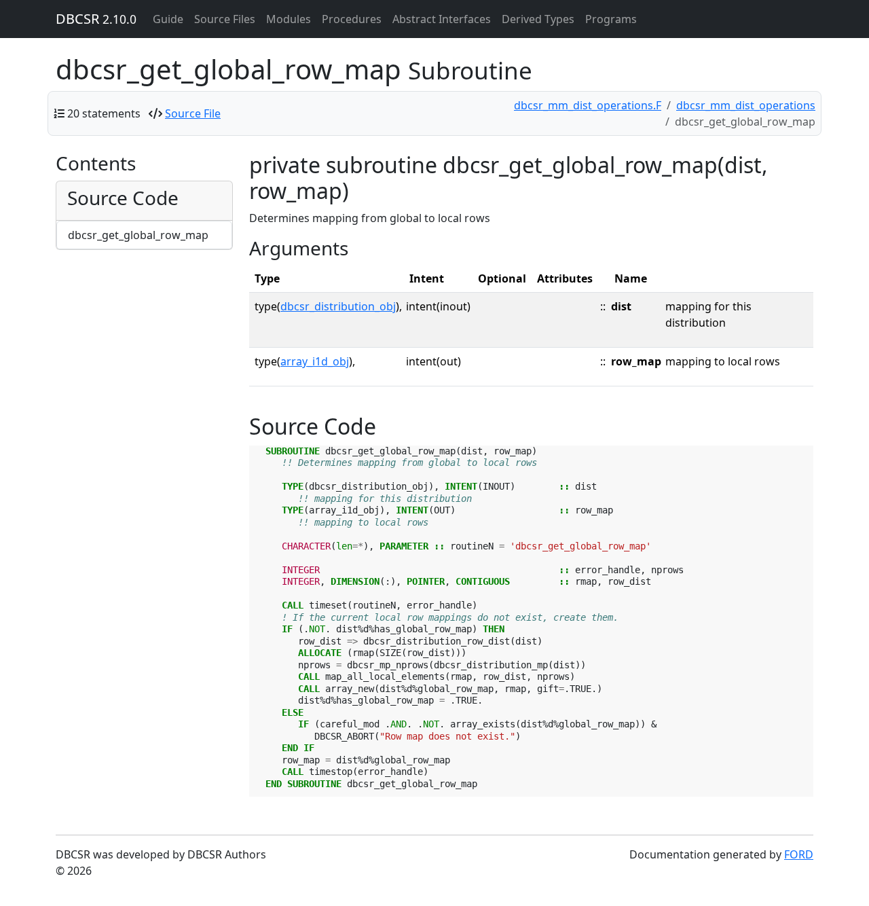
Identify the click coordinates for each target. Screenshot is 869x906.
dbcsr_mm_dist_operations (745, 105)
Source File (193, 113)
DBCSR (96, 19)
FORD (798, 854)
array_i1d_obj (314, 361)
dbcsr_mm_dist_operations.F (587, 105)
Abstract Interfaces (441, 19)
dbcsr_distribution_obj (338, 306)
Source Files (224, 19)
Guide (168, 19)
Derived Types (538, 19)
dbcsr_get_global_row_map (138, 235)
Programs (611, 19)
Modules (288, 19)
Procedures (352, 19)
